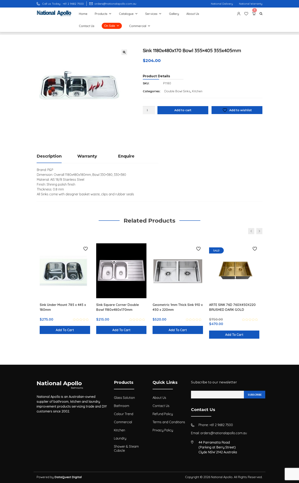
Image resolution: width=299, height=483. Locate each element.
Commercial (137, 26)
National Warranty (250, 3)
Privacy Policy (163, 430)
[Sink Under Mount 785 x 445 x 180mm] (65, 270)
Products (101, 14)
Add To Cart (65, 330)
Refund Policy (163, 414)
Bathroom (121, 406)
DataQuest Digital (68, 477)
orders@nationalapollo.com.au (223, 433)
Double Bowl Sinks (177, 91)
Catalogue (126, 14)
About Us (192, 14)
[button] (124, 52)
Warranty (87, 156)
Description (49, 156)
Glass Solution (124, 398)
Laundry (120, 438)
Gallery (174, 14)
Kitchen (197, 91)
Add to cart (182, 110)
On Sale (109, 26)
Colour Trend (123, 414)
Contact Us (86, 26)
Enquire (126, 156)
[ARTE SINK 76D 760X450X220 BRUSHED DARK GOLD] (234, 270)
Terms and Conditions (169, 422)
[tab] (57, 156)
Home (83, 14)
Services (151, 14)
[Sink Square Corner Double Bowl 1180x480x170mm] (121, 270)
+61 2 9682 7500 (221, 425)
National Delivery (222, 3)
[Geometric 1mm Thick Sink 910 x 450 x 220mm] (178, 270)
